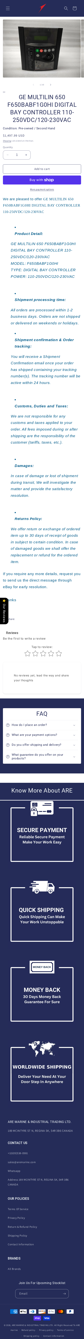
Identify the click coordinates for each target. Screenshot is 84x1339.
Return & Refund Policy (22, 1227)
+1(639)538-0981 (18, 1153)
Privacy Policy (16, 1218)
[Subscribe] (64, 1293)
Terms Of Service (18, 1209)
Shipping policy (31, 1336)
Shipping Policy (17, 1235)
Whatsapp (14, 1171)
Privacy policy (46, 1330)
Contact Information (21, 1244)
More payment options (42, 189)
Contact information (53, 1336)
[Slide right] (50, 84)
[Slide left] (33, 84)
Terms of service (65, 1330)
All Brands (14, 1269)
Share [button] (11, 619)
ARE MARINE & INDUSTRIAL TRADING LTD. (33, 1325)
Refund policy (28, 1330)
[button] (8, 8)
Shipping (7, 140)
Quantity (8, 147)
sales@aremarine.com (22, 1162)
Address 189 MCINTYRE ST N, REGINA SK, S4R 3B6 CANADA (38, 1182)
